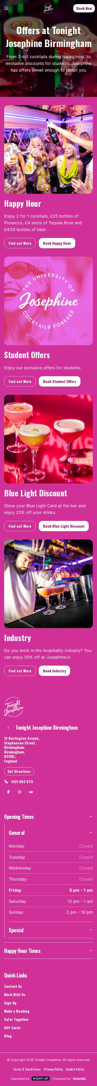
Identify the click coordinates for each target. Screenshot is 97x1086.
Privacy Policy (53, 1069)
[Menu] (6, 8)
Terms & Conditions (27, 1069)
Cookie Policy (75, 1069)
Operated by (20, 1079)
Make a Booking (16, 1011)
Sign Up (10, 1002)
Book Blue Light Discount (64, 526)
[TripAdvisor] (31, 792)
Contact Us (13, 986)
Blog (8, 1035)
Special (16, 930)
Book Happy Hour (57, 243)
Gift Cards (12, 1027)
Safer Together (16, 1019)
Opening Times (19, 816)
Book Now (84, 8)
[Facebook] (8, 792)
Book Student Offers (59, 381)
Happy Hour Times (22, 950)
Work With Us (14, 994)
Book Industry (54, 670)
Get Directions (19, 771)
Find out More (20, 243)
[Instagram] (20, 792)
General (17, 832)
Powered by (62, 1079)
